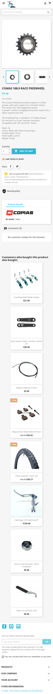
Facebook (4, 626)
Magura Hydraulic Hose (26, 388)
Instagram (18, 626)
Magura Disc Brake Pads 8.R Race (26, 432)
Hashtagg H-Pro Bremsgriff (26, 520)
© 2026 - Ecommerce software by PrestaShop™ (22, 690)
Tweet (17, 166)
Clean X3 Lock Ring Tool (26, 610)
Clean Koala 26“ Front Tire (26, 476)
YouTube (11, 626)
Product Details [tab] (15, 204)
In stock (10, 219)
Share (10, 166)
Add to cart (24, 151)
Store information (12, 686)
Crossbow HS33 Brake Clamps (26, 297)
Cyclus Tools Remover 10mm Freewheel (26, 565)
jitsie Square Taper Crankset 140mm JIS (26, 342)
